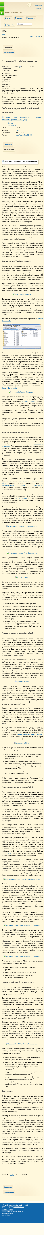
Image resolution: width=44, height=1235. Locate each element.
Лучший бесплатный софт (13, 12)
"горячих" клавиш (28, 401)
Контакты (30, 18)
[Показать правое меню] (2, 4)
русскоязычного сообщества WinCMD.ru (22, 485)
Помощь (19, 18)
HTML (18, 130)
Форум (8, 18)
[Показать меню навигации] (2, 9)
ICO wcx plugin (21, 498)
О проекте (9, 25)
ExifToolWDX (6, 853)
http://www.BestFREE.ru (25, 135)
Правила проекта (7, 1210)
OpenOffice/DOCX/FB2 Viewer (29, 734)
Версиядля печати (12, 124)
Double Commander (9, 388)
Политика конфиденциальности (12, 1211)
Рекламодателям (7, 1213)
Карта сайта (6, 1215)
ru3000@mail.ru (18, 1207)
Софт (4, 34)
